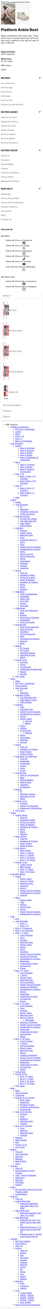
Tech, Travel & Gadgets (25, 1175)
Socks (23, 770)
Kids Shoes (20, 848)
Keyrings (19, 1180)
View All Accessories (29, 627)
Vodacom (24, 1286)
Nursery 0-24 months (25, 1097)
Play (17, 1142)
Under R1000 (26, 1293)
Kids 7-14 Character (24, 930)
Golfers (23, 728)
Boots (22, 584)
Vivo (22, 1274)
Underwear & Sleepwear (31, 669)
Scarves (23, 641)
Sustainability (7, 164)
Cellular (14, 1239)
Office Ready (26, 526)
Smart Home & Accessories (27, 1305)
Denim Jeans (26, 533)
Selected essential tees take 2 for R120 (30, 1214)
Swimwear (29, 1020)
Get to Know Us (8, 83)
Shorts (23, 716)
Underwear (20, 608)
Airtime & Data (7, 130)
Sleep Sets (25, 599)
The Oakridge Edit (28, 521)
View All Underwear (29, 610)
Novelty (23, 674)
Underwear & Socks (29, 963)
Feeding (18, 1137)
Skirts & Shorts (27, 1017)
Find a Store (6, 92)
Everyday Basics (18, 874)
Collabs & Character (20, 427)
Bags (22, 777)
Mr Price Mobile (8, 138)
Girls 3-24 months (23, 1112)
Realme (23, 1279)
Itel (21, 1269)
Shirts (22, 726)
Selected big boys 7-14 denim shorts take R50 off (30, 1229)
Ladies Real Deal (22, 1201)
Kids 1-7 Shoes (26, 869)
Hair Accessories (27, 634)
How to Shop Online (10, 198)
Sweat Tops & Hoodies (30, 547)
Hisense (23, 1262)
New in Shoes (26, 455)
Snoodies (24, 606)
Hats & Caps (25, 782)
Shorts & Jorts (26, 554)
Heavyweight (21, 686)
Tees (22, 544)
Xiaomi (23, 1276)
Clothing (19, 528)
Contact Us (6, 219)
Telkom (23, 1288)
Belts (22, 643)
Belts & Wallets (26, 780)
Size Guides (6, 211)
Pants (22, 551)
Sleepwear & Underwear (26, 756)
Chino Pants (25, 730)
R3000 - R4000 (27, 1300)
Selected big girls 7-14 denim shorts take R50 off (30, 1222)
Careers (4, 168)
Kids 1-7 (19, 439)
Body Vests (25, 1100)
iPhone (23, 1253)
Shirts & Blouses (27, 556)
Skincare (19, 1156)
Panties (23, 615)
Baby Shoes (25, 850)
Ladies (18, 431)
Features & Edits (22, 516)
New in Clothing (27, 448)
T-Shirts (23, 975)
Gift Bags (19, 1182)
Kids (12, 916)
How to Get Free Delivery (12, 202)
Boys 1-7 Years (22, 970)
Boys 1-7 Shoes (27, 855)
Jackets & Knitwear (28, 956)
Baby (17, 497)
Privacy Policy (7, 177)
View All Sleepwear (28, 594)
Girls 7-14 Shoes (27, 857)
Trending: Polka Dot (29, 511)
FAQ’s (3, 215)
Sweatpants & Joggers (30, 549)
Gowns (23, 603)
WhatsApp (6, 194)
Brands (18, 646)
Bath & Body (20, 1161)
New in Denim (26, 453)
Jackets (23, 566)
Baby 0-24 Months (23, 441)
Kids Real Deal (21, 1218)
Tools (17, 1163)
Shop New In (21, 1243)
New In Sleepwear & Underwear (29, 458)
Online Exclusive (27, 514)
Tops (22, 537)
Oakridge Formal (27, 655)
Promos (14, 1196)
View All (23, 573)
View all (28, 721)
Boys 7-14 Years (22, 1039)
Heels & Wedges (27, 580)
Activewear (25, 561)
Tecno (23, 1267)
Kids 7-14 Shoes (27, 872)
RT (21, 507)
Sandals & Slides (27, 575)
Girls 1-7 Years (21, 933)
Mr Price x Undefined (24, 429)
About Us (5, 156)
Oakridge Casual (27, 653)
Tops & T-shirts (27, 881)
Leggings (24, 568)
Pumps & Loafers (27, 577)
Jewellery (24, 631)
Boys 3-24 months (23, 1126)
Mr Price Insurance (9, 143)
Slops (22, 587)
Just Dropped (17, 443)
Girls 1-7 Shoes (27, 853)
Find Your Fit (6, 100)
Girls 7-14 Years (22, 1003)
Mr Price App (7, 87)
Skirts (22, 559)
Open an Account (9, 117)
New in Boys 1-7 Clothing (27, 494)
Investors (5, 160)
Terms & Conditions (10, 172)
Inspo (13, 1187)
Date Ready (25, 523)
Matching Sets (26, 535)
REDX (22, 657)
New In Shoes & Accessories (27, 470)
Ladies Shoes (21, 815)
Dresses (23, 530)
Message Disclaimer (10, 181)
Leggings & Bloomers (29, 1107)
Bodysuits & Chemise (29, 617)
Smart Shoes (26, 752)
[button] (21, 78)
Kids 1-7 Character (23, 928)
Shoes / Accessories (29, 806)
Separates (24, 596)
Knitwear (24, 563)
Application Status (9, 121)
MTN (22, 1283)
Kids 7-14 (19, 436)
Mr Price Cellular (8, 134)
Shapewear (25, 620)
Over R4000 (25, 1302)
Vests (22, 768)
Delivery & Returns (9, 207)
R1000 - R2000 (27, 1295)
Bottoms (24, 1119)
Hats (22, 636)
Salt (22, 1255)
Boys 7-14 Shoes (27, 860)
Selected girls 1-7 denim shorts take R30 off (31, 1235)
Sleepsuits (24, 1102)
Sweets (18, 1185)
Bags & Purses (26, 629)
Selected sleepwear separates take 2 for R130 (29, 1205)
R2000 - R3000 (27, 1298)
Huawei (23, 1260)
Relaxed (28, 733)
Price (17, 1290)
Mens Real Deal (22, 1210)
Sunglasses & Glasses (29, 639)
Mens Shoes (20, 836)
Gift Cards (5, 96)
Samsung (24, 1258)
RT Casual (24, 648)
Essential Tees (26, 709)
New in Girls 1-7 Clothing (27, 489)
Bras (22, 613)
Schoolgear (20, 1072)
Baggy (28, 723)
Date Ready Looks (28, 700)
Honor (23, 1272)
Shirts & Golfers (27, 982)
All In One (24, 601)
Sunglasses (25, 787)
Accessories (20, 624)
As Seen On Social (28, 519)
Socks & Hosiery (27, 622)
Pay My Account (8, 126)
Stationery (20, 1177)
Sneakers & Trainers (29, 582)
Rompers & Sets (27, 1105)
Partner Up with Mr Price (12, 104)
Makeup (18, 1159)
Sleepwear (20, 591)
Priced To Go (21, 660)
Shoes (18, 570)
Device (18, 1248)
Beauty (23, 672)
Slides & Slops (26, 754)
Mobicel (23, 1265)
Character (19, 1095)
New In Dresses (27, 450)
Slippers (23, 589)
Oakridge (24, 509)
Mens (17, 434)
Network (19, 1281)
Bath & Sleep (21, 1140)
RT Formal (24, 650)
